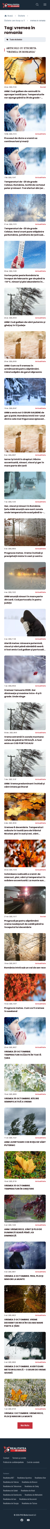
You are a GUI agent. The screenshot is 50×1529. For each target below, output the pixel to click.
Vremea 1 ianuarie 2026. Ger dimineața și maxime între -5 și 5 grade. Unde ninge (22, 693)
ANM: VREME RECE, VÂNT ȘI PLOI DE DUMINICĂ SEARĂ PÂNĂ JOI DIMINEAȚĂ (23, 1232)
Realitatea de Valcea (11, 1482)
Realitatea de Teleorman (12, 1486)
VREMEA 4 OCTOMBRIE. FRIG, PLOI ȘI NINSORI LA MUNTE (23, 1277)
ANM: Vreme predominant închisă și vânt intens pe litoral (24, 785)
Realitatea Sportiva (24, 1478)
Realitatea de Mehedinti (33, 1495)
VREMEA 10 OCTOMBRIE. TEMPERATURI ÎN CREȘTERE (19, 1187)
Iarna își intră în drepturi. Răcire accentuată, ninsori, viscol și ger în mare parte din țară (24, 462)
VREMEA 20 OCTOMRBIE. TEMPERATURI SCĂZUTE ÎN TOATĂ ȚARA (22, 1055)
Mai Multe (25, 1425)
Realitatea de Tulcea (29, 1503)
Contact (6, 1458)
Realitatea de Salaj (32, 1486)
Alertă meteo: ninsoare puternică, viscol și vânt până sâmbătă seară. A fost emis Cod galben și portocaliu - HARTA (24, 648)
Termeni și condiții (19, 1458)
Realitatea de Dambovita (12, 1495)
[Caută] (37, 5)
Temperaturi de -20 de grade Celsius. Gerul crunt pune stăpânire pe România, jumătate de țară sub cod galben (24, 233)
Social (43, 87)
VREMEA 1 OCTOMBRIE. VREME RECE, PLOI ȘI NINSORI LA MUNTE (23, 1415)
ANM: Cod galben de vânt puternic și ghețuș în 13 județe (24, 324)
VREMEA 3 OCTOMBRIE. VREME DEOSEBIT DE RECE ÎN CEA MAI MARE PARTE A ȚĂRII (23, 1322)
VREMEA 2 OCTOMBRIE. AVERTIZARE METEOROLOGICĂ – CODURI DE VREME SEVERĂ (25, 1369)
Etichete (21, 16)
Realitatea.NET (8, 1478)
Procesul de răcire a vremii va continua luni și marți (20, 140)
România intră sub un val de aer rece (25, 967)
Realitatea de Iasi (9, 1499)
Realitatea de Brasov (29, 1482)
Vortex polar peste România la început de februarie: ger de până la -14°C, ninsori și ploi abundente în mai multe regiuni (24, 280)
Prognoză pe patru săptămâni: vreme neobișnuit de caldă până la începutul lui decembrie (24, 924)
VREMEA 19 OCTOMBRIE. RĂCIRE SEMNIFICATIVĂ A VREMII (21, 1100)
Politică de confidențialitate (13, 1462)
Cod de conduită (33, 1462)
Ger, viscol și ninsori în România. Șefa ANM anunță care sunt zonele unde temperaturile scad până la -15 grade (25, 511)
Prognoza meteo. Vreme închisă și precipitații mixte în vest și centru (23, 554)
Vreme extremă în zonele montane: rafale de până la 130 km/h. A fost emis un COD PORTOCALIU (24, 740)
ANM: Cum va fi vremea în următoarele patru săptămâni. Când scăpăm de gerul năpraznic (23, 369)
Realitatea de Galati (10, 1491)
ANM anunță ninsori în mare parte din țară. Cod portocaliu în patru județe (23, 599)
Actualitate (40, 134)
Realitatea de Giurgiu (11, 1503)
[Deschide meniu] (45, 5)
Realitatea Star (40, 1478)
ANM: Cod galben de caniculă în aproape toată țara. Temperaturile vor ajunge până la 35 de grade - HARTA (24, 96)
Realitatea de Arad (28, 1491)
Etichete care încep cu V (14, 20)
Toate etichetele (16, 39)
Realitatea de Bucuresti (28, 1499)
